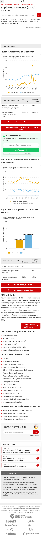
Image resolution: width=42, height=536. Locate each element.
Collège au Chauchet (11, 381)
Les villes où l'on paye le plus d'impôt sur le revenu (22, 128)
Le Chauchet (8, 358)
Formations (9, 444)
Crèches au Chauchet (11, 384)
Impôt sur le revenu (8, 46)
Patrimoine (8, 4)
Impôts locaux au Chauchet (29, 326)
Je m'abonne (20, 150)
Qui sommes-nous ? (8, 506)
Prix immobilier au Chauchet (13, 364)
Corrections (26, 510)
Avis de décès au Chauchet (13, 373)
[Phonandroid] (31, 533)
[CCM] (31, 521)
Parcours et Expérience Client (14, 465)
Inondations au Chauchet (12, 396)
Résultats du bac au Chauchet (14, 413)
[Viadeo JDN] (31, 529)
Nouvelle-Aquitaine (27, 4)
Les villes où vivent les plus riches (22, 290)
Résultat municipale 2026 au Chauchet (17, 410)
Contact (37, 506)
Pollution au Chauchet (11, 393)
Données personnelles (18, 508)
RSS (20, 510)
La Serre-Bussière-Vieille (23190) (15, 347)
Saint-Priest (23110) (10, 335)
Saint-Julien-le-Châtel (32, 19)
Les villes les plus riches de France (22, 122)
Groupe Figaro (13, 512)
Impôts (16, 4)
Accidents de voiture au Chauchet (16, 376)
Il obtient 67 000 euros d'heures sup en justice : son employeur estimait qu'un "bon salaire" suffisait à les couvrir (20, 494)
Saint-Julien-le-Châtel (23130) (14, 341)
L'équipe (17, 506)
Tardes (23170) (8, 338)
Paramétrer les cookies (32, 508)
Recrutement (7, 508)
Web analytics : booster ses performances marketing (13, 458)
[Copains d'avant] (11, 529)
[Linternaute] (11, 525)
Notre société (24, 506)
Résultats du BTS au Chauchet (14, 419)
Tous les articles (13, 510)
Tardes (21, 19)
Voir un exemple (34, 435)
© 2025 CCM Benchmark (26, 512)
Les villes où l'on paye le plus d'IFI (22, 284)
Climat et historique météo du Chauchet (18, 370)
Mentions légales (35, 510)
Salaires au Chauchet (11, 361)
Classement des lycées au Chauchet (17, 379)
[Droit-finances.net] (31, 525)
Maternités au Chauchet (12, 387)
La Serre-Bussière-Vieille (19, 21)
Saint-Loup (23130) (10, 344)
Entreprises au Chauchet (12, 402)
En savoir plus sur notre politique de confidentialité (17, 154)
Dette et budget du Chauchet (14, 367)
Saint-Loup (6, 21)
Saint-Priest (13, 19)
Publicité (31, 506)
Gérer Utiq (5, 510)
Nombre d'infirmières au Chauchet (16, 399)
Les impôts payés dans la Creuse (16, 350)
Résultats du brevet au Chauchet (15, 416)
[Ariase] (11, 533)
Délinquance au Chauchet (13, 390)
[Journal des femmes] (11, 521)
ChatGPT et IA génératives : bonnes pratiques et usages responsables (16, 450)
